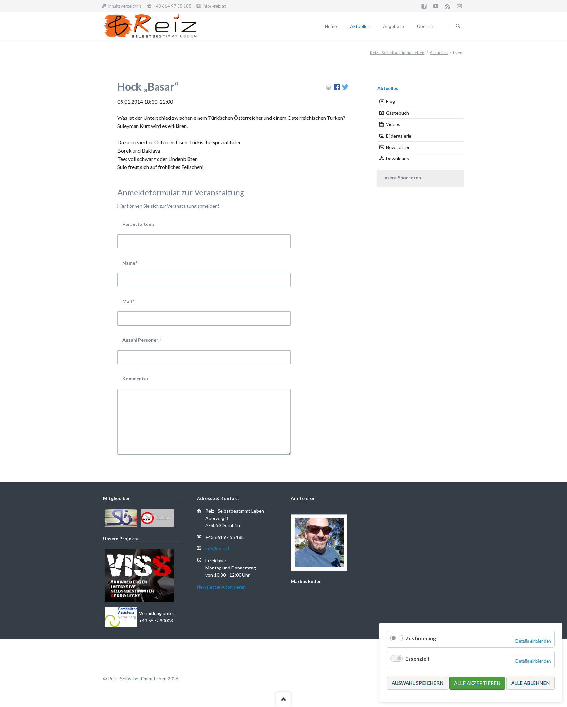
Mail (133, 301)
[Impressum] (459, 6)
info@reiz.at (217, 548)
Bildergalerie (398, 136)
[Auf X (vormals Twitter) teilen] (345, 88)
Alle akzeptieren (477, 683)
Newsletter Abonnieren (221, 586)
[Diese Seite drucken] (329, 88)
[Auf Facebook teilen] (337, 88)
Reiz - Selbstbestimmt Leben (397, 52)
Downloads (397, 158)
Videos (393, 124)
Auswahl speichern (417, 683)
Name (133, 263)
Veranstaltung (138, 224)
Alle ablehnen (530, 683)
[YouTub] (436, 6)
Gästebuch (397, 113)
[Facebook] (424, 6)
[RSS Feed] (447, 6)
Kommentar (135, 378)
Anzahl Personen (141, 340)
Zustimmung (420, 638)
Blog (390, 101)
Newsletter (398, 147)
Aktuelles (439, 52)
